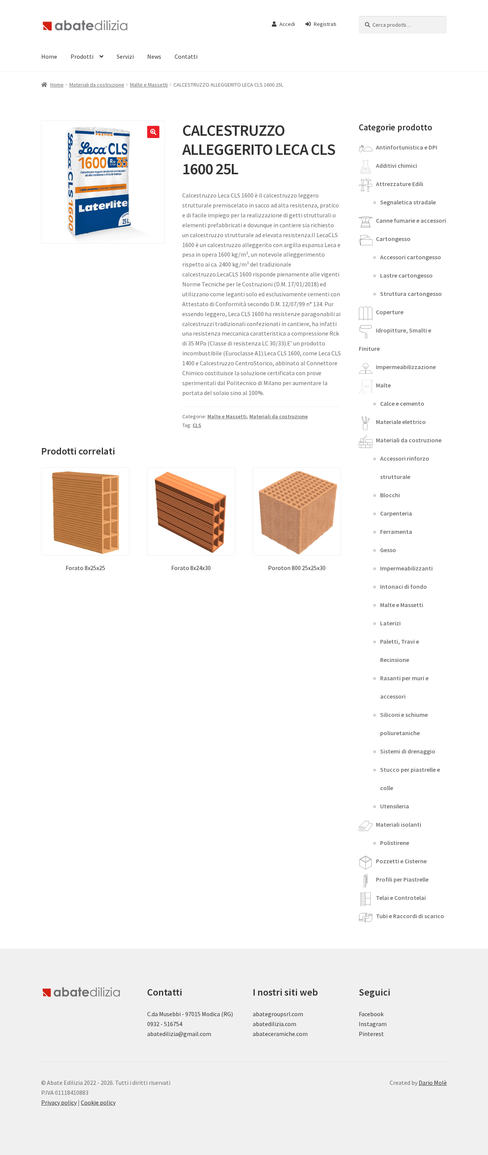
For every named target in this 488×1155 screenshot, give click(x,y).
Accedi (287, 24)
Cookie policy (98, 1102)
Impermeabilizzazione (406, 367)
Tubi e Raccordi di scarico (410, 916)
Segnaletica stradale (408, 202)
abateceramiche (274, 1034)
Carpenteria (396, 513)
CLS (197, 425)
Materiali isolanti (398, 824)
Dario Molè (433, 1082)
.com (301, 1034)
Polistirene (394, 843)
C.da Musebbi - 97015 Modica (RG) (190, 1014)
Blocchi (390, 495)
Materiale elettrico (401, 422)
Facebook (371, 1014)
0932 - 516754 (164, 1024)
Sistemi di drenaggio (407, 751)
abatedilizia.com (274, 1024)
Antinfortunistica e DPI (406, 147)
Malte (383, 385)
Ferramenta (396, 531)
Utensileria (394, 806)
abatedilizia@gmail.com (179, 1034)
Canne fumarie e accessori (411, 220)
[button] (153, 132)
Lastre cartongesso (406, 275)
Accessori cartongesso (410, 257)
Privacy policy (59, 1102)
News (154, 56)
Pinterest (371, 1034)
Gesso (388, 550)
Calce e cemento (402, 403)
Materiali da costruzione (96, 84)
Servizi (125, 56)
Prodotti (82, 56)
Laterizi (390, 623)
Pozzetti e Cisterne (401, 861)
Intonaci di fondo (403, 586)
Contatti (186, 56)
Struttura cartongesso (411, 293)
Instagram (373, 1024)
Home (49, 56)
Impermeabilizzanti (406, 568)
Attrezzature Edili (399, 184)
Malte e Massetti (149, 84)
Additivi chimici (396, 165)
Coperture (389, 312)
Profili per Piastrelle (402, 879)
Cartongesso (393, 239)
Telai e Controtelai (401, 897)
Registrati (325, 24)
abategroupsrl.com (278, 1014)
